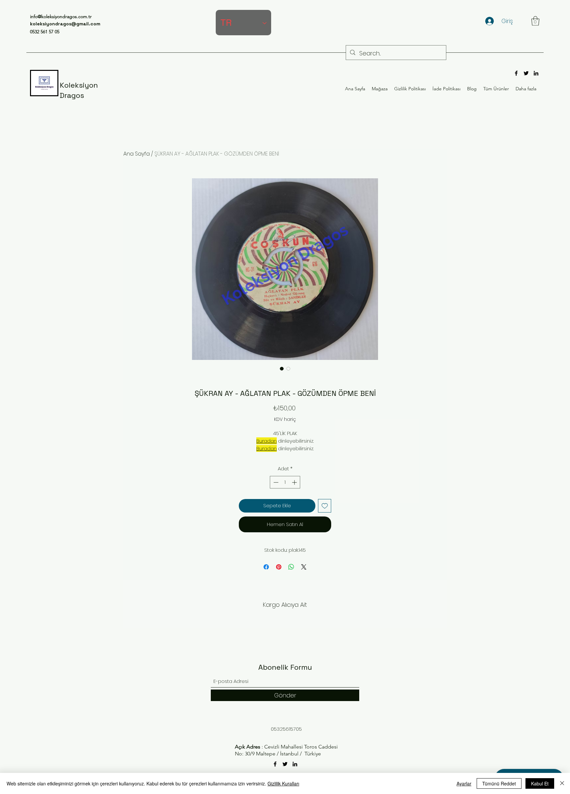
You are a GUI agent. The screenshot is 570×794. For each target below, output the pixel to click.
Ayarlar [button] (464, 783)
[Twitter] (526, 73)
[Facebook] (516, 73)
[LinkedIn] (536, 73)
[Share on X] (304, 567)
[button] (535, 21)
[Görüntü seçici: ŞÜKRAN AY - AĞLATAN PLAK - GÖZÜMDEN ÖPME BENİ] (281, 368)
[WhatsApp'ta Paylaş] (291, 567)
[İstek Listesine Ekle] (325, 506)
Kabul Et (540, 783)
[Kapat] (562, 783)
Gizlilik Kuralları (283, 783)
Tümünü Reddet (499, 783)
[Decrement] (275, 482)
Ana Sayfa (136, 154)
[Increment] (295, 482)
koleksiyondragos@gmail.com (65, 24)
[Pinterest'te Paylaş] (279, 567)
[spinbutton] (285, 482)
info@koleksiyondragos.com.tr (61, 16)
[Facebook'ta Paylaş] (266, 567)
